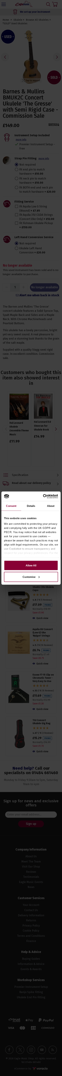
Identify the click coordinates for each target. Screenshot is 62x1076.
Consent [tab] (11, 505)
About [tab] (51, 505)
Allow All (31, 565)
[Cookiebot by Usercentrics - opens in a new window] (43, 496)
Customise (29, 576)
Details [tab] (31, 505)
